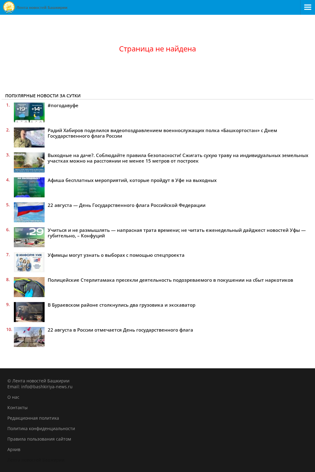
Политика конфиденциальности (41, 428)
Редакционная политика (33, 418)
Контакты (17, 407)
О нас (13, 397)
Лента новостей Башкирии (36, 460)
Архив (13, 449)
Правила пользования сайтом (39, 439)
